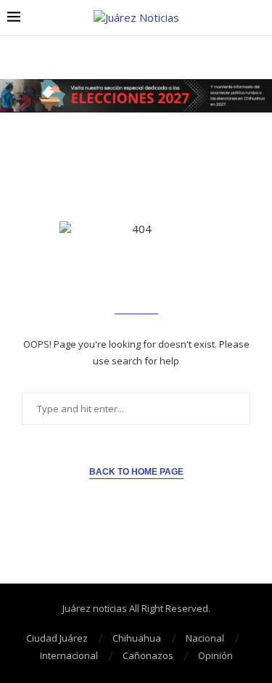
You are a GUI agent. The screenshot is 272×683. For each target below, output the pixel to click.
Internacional (69, 655)
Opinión (215, 655)
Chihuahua (136, 638)
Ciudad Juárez (57, 638)
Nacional (205, 638)
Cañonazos (148, 655)
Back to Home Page (136, 472)
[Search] (257, 18)
